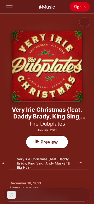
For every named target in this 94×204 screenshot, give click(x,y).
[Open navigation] (9, 7)
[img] (47, 6)
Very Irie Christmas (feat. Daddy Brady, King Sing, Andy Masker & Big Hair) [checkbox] (43, 163)
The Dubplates (47, 124)
